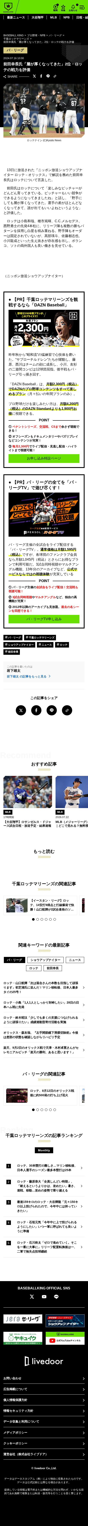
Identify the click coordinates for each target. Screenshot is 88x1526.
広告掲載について (15, 1389)
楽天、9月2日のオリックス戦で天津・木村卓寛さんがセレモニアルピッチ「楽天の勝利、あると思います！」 (41, 1050)
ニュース (46, 644)
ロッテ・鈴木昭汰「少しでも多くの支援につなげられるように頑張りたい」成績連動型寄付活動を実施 (40, 1020)
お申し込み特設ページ (44, 458)
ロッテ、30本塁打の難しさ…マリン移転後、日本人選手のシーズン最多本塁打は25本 (47, 1168)
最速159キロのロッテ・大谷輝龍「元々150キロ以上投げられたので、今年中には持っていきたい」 (47, 1206)
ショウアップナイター (20, 644)
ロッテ (63, 644)
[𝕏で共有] (34, 76)
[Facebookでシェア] (41, 76)
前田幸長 (12, 651)
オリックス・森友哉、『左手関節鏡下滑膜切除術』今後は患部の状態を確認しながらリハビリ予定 (40, 1035)
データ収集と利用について (21, 1421)
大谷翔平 (38, 17)
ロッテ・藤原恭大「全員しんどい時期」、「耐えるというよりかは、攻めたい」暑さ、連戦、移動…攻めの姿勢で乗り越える (47, 1186)
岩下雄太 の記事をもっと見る (27, 676)
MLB (53, 17)
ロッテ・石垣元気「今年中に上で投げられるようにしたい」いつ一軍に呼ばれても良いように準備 (47, 1226)
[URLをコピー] (55, 77)
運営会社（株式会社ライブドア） (25, 1454)
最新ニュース (16, 17)
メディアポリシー (15, 1432)
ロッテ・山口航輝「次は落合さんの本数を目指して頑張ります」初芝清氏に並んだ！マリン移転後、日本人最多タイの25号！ (40, 987)
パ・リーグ (14, 637)
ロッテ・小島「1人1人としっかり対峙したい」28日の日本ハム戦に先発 (41, 1005)
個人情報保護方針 (15, 1400)
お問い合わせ (12, 1378)
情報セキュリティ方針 (18, 1410)
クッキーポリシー (15, 1443)
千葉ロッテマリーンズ (41, 637)
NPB (66, 17)
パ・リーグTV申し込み (44, 619)
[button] (33, 919)
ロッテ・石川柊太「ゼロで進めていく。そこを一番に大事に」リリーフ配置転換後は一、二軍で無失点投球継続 (47, 1247)
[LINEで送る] (48, 76)
